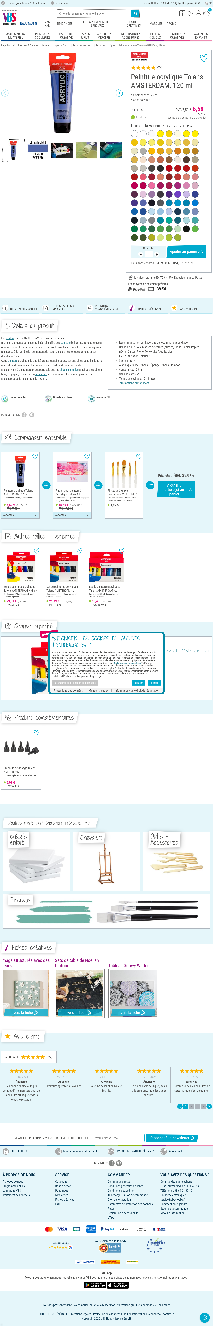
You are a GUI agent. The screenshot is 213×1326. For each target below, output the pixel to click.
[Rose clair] (143, 194)
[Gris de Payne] (134, 220)
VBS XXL (47, 23)
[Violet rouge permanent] (160, 185)
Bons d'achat (63, 1186)
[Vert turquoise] (195, 220)
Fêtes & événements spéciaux (97, 23)
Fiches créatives (134, 23)
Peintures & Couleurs (28, 45)
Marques (156, 24)
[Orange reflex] (151, 151)
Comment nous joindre (173, 1204)
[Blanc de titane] (134, 133)
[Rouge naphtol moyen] (186, 168)
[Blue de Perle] (160, 211)
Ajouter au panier (183, 251)
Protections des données (68, 690)
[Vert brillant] (160, 228)
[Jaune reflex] (195, 133)
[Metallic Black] (151, 202)
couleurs (66, 342)
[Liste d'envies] (190, 13)
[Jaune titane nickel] (151, 142)
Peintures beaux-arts (83, 45)
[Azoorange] (177, 151)
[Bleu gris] (195, 211)
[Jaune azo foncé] (160, 151)
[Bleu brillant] (186, 202)
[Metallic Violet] (177, 194)
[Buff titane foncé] (143, 168)
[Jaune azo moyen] (134, 142)
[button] (5, 93)
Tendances (64, 24)
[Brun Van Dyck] (160, 194)
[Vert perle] (177, 228)
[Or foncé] (134, 159)
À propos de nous (13, 1181)
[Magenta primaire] (143, 185)
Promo (171, 24)
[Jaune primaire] (186, 133)
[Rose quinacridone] (169, 185)
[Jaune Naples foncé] (169, 142)
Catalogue (61, 1181)
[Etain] (195, 159)
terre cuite (41, 374)
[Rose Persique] (195, 185)
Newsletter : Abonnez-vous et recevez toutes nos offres (53, 1138)
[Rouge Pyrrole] (169, 168)
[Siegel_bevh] (110, 1247)
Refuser (138, 682)
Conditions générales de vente (125, 1186)
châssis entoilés (69, 369)
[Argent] (143, 151)
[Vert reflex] (195, 228)
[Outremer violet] (134, 202)
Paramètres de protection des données (130, 1204)
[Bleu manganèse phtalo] (169, 202)
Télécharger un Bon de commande (128, 1195)
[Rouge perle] (160, 176)
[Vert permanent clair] (169, 228)
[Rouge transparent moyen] (177, 168)
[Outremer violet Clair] (143, 202)
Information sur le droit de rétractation (137, 690)
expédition (201, 117)
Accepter (154, 682)
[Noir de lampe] (160, 168)
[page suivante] (209, 1106)
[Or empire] (186, 142)
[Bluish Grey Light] (143, 220)
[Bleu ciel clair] (151, 211)
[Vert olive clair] (151, 237)
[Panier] (206, 13)
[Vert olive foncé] (143, 237)
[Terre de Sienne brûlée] (169, 176)
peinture (9, 338)
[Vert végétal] (134, 237)
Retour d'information (172, 1213)
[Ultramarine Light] (169, 211)
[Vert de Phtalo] (134, 228)
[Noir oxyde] (186, 228)
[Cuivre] (160, 159)
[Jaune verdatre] (169, 237)
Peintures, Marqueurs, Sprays (55, 45)
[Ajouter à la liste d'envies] (204, 58)
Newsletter (61, 1195)
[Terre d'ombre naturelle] (151, 168)
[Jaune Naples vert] (134, 151)
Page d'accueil (8, 45)
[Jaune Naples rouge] (186, 176)
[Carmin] (151, 176)
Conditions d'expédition (121, 1190)
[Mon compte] (198, 13)
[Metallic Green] (169, 220)
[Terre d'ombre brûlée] (186, 159)
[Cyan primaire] (177, 202)
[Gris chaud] (134, 168)
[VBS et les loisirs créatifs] (9, 18)
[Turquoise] (160, 220)
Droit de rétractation (119, 1199)
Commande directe (119, 1181)
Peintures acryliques (105, 45)
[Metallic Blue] (195, 202)
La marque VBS (12, 1190)
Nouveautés (29, 24)
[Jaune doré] (169, 151)
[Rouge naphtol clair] (177, 176)
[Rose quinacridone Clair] (186, 185)
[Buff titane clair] (177, 159)
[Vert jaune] (177, 237)
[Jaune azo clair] (169, 133)
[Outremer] (195, 194)
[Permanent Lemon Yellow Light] (177, 142)
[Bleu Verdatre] (177, 220)
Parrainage (61, 1190)
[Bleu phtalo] (134, 211)
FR (210, 3)
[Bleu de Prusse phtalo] (177, 211)
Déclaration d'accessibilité (123, 1213)
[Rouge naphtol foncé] (134, 176)
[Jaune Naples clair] (177, 133)
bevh (123, 1241)
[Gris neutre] (151, 220)
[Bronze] (151, 159)
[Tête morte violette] (134, 194)
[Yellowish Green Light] (160, 237)
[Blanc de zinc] (143, 133)
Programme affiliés (14, 1186)
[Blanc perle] (151, 133)
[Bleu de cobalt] (143, 211)
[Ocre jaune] (186, 151)
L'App (111, 1217)
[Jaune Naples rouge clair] (143, 159)
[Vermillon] (195, 168)
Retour (111, 1208)
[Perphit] (160, 202)
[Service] (182, 13)
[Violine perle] (151, 194)
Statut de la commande (174, 1208)
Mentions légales (99, 690)
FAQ (57, 1204)
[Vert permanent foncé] (151, 228)
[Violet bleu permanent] (169, 194)
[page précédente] (180, 1106)
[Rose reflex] (151, 185)
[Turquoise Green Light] (186, 220)
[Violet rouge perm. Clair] (177, 185)
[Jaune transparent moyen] (160, 133)
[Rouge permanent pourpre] (134, 185)
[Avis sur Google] (61, 1245)
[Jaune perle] (195, 142)
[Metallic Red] (143, 176)
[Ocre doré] (195, 151)
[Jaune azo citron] (143, 142)
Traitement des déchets (16, 1195)
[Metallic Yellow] (160, 142)
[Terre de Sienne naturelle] (169, 159)
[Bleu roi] (186, 211)
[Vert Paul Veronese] (143, 228)
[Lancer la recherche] (135, 13)
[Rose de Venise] (195, 176)
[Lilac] (186, 194)
